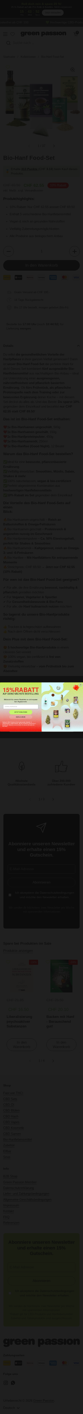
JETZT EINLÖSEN (20, 712)
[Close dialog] (80, 684)
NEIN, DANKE (21, 717)
